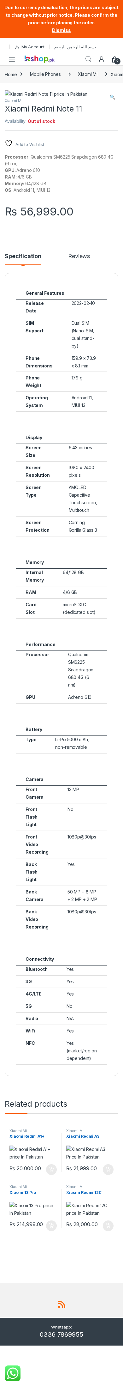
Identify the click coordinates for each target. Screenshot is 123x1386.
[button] (112, 97)
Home (11, 74)
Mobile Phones (45, 74)
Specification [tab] (23, 256)
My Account (32, 46)
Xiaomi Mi (87, 74)
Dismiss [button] (61, 30)
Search (88, 59)
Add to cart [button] (51, 1169)
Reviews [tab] (79, 256)
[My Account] (101, 59)
